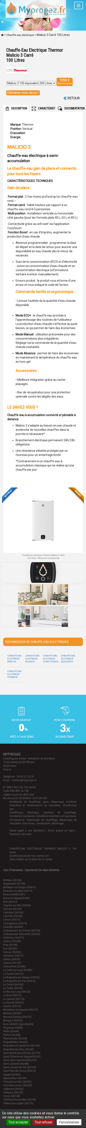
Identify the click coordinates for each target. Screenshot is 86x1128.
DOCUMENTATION (72, 108)
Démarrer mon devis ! (23, 93)
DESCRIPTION (19, 108)
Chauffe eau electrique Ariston (14, 659)
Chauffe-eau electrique (20, 35)
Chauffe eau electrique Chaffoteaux (50, 659)
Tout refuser (43, 1122)
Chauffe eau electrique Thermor (14, 674)
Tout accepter (18, 1122)
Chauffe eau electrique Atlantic (32, 659)
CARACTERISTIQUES (46, 108)
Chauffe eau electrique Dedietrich (68, 659)
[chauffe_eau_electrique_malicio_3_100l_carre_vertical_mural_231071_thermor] (43, 521)
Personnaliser (69, 1122)
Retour (73, 98)
